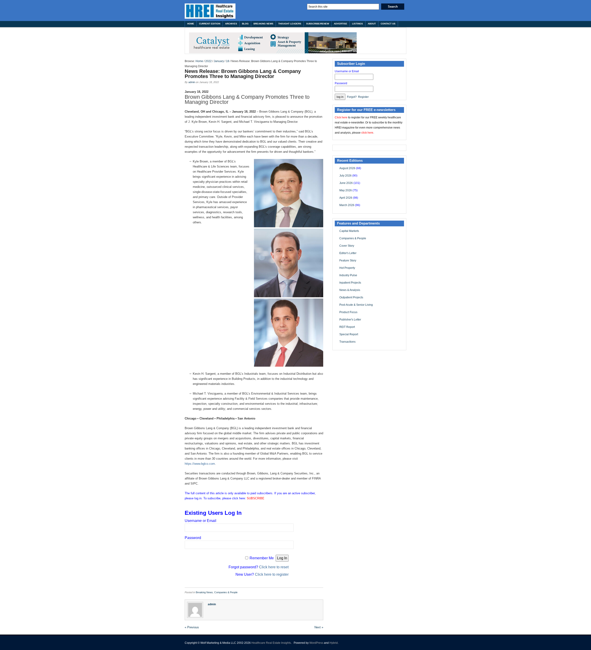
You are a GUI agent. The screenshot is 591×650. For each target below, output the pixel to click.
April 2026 (345, 197)
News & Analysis (349, 290)
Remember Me (262, 558)
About (372, 23)
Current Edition (209, 23)
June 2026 (346, 183)
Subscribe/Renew (317, 23)
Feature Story (347, 260)
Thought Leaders (289, 23)
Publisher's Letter (350, 319)
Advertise (340, 23)
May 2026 (345, 190)
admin (191, 82)
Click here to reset (274, 567)
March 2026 (346, 205)
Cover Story (346, 245)
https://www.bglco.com (200, 463)
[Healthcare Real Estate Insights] (210, 11)
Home (190, 23)
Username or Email (200, 521)
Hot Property (347, 268)
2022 (208, 61)
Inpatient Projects (350, 282)
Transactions (347, 341)
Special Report (348, 334)
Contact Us (388, 23)
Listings (357, 23)
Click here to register (272, 574)
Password (193, 538)
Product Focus (348, 312)
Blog (245, 23)
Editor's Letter (347, 253)
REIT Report (347, 327)
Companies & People (226, 592)
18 (227, 61)
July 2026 (345, 175)
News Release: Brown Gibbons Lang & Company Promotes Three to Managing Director (243, 73)
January (219, 61)
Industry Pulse (348, 275)
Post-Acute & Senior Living (356, 304)
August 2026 (347, 168)
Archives (231, 23)
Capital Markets (349, 231)
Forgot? (352, 97)
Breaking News (263, 23)
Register (363, 97)
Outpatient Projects (351, 297)
